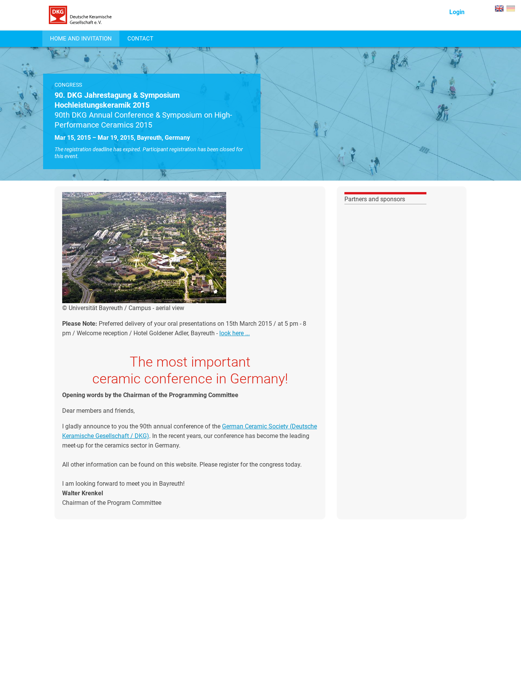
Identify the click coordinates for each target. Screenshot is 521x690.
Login (457, 12)
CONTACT (140, 38)
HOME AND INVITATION (81, 38)
